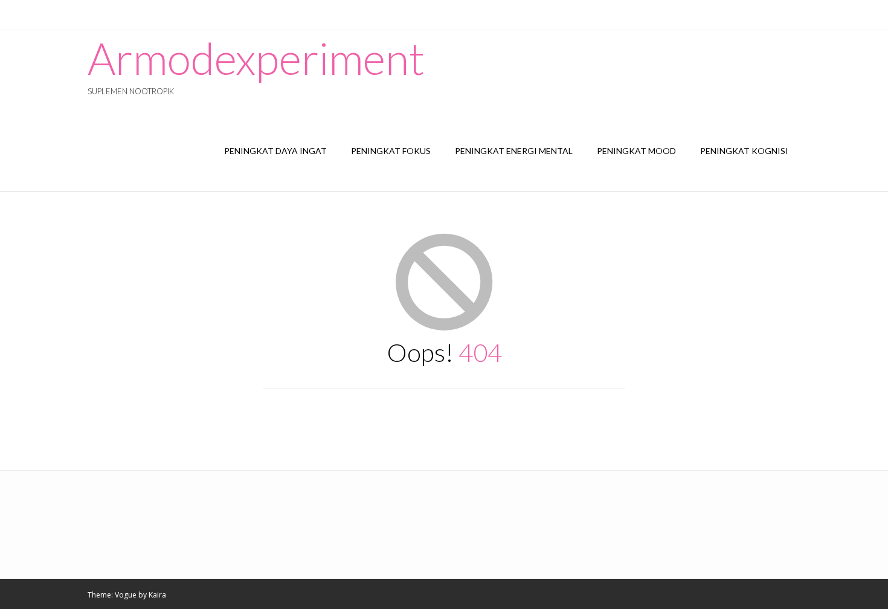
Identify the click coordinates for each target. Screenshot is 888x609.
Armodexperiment (256, 58)
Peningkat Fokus (391, 151)
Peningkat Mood (636, 151)
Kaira (157, 595)
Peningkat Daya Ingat (275, 151)
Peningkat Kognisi (744, 151)
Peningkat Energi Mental (514, 151)
